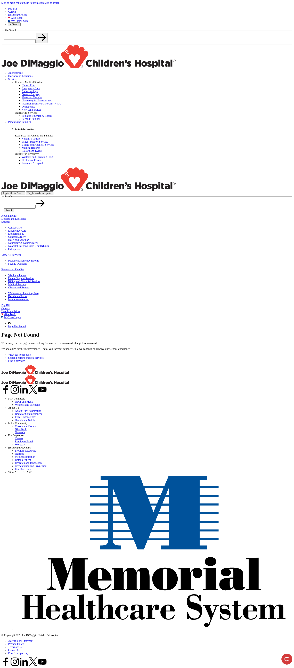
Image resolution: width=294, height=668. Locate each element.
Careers (12, 11)
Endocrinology (16, 233)
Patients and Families (19, 121)
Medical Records (17, 284)
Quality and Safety (25, 420)
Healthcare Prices (17, 14)
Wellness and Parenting (27, 404)
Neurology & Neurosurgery (23, 242)
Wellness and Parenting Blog (23, 293)
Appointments (15, 72)
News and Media (24, 401)
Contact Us (14, 650)
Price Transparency (25, 417)
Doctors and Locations (20, 76)
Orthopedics (14, 249)
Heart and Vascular (18, 239)
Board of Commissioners (28, 413)
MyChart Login (19, 20)
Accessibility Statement (20, 640)
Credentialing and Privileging (30, 466)
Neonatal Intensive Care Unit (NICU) (28, 246)
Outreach (20, 432)
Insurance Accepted (18, 299)
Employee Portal (24, 441)
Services (12, 79)
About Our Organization (28, 410)
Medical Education (25, 456)
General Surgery (17, 236)
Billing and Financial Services (24, 281)
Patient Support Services (21, 278)
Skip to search (52, 2)
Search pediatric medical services (26, 357)
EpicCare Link (23, 469)
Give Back (16, 17)
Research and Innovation (28, 462)
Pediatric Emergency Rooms (23, 260)
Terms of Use (15, 647)
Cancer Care (15, 227)
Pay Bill (12, 8)
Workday (20, 444)
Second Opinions (17, 263)
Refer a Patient (23, 459)
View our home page (19, 354)
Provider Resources (25, 450)
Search (8, 210)
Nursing (19, 453)
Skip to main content (12, 2)
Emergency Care (17, 230)
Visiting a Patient (17, 275)
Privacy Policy (16, 643)
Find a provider (16, 360)
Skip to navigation (34, 2)
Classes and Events (18, 287)
